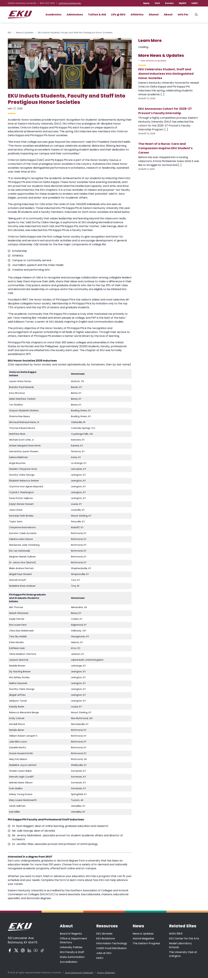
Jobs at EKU (103, 953)
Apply (146, 3)
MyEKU (182, 3)
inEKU (194, 3)
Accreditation (68, 962)
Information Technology (111, 943)
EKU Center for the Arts (184, 938)
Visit (157, 3)
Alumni (154, 14)
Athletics (137, 14)
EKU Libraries (104, 933)
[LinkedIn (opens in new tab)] (29, 950)
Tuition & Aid (97, 14)
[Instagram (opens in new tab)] (23, 950)
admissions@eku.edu (69, 3)
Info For (183, 14)
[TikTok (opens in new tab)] (42, 950)
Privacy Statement (106, 972)
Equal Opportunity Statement (79, 972)
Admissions (75, 14)
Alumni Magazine (143, 938)
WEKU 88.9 (175, 933)
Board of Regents (71, 933)
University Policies (71, 947)
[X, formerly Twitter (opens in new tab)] (16, 950)
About (168, 14)
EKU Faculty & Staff (72, 952)
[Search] (196, 15)
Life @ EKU (118, 14)
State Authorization (72, 957)
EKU (9, 32)
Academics (53, 14)
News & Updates (24, 32)
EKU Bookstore (105, 938)
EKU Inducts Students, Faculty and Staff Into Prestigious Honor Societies (66, 99)
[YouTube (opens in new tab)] (36, 950)
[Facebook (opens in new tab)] (10, 950)
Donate (169, 3)
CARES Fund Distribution (111, 948)
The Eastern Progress (146, 943)
